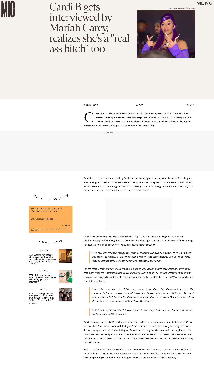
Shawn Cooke (92, 105)
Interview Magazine (137, 117)
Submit (66, 225)
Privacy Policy (34, 230)
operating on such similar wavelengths (112, 357)
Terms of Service (63, 229)
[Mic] (8, 9)
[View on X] (139, 213)
